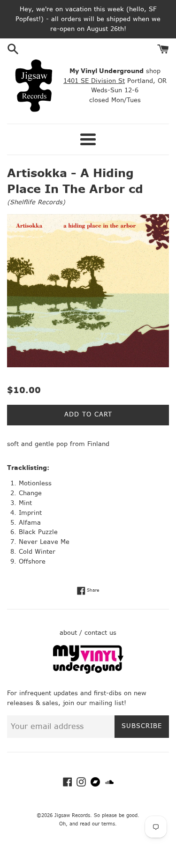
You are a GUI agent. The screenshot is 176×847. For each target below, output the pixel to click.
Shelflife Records (36, 202)
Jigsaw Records (72, 815)
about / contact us (88, 633)
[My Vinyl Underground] (88, 672)
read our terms (97, 824)
